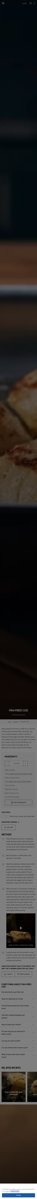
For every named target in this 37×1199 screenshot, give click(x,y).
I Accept (18, 1195)
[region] (18, 1191)
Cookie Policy (15, 1191)
